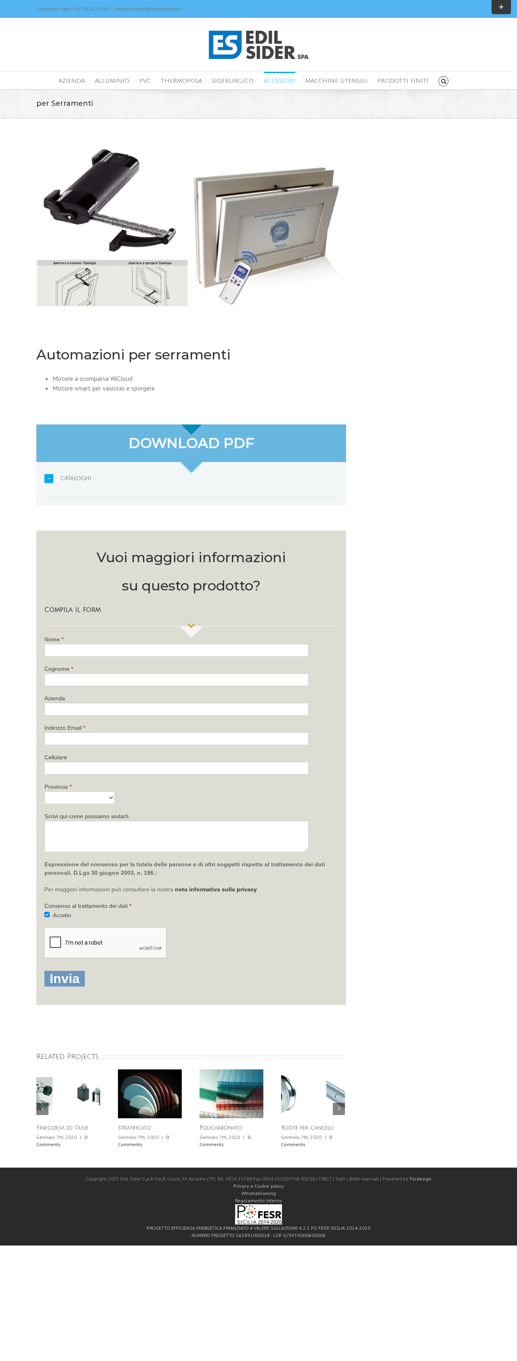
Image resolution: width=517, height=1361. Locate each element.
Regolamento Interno (258, 1200)
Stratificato (134, 1128)
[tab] (191, 478)
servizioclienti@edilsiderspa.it (149, 9)
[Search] (444, 80)
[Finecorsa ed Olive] (68, 1093)
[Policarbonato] (231, 1093)
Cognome (58, 669)
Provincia (57, 786)
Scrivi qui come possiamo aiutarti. (87, 816)
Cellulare (55, 757)
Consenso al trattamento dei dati (87, 906)
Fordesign (420, 1179)
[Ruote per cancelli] (313, 1093)
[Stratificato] (150, 1093)
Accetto (61, 915)
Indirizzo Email (64, 728)
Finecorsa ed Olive (62, 1128)
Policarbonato (221, 1128)
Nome (53, 639)
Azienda (54, 698)
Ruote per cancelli (307, 1128)
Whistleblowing (259, 1193)
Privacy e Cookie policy (258, 1186)
